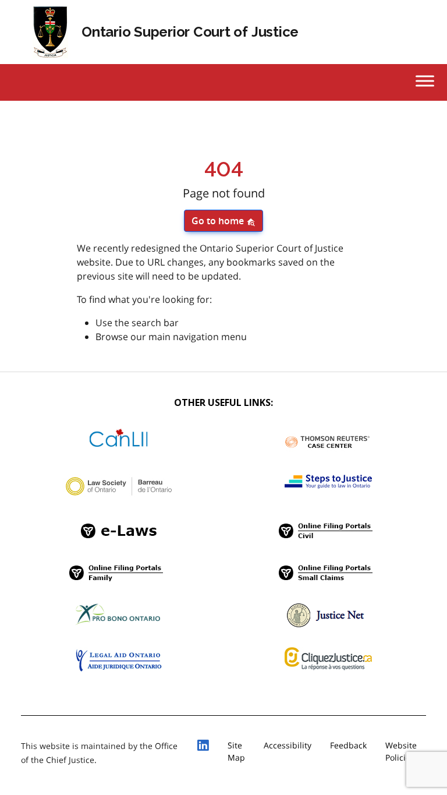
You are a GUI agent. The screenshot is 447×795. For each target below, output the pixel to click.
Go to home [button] (218, 220)
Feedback (348, 745)
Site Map (236, 751)
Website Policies (401, 751)
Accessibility (287, 745)
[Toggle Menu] (425, 80)
